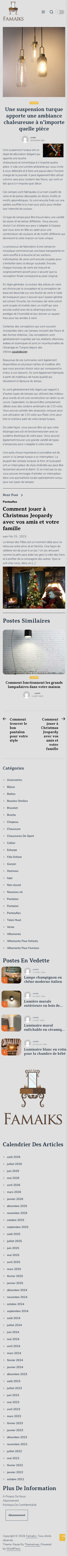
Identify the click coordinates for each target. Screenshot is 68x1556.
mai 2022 (13, 1458)
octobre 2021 (15, 1479)
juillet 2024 (14, 1325)
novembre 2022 (17, 1444)
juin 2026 (13, 1171)
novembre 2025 (17, 1213)
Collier (34, 103)
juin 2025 (13, 1248)
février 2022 (15, 1465)
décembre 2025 (17, 1206)
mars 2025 (14, 1269)
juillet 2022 (14, 1451)
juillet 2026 (14, 1164)
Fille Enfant (14, 857)
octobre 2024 (15, 1304)
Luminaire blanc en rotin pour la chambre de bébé (45, 1051)
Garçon (11, 864)
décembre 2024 (17, 1290)
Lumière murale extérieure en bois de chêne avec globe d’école (44, 1003)
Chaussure (14, 829)
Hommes (12, 871)
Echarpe (12, 850)
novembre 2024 (17, 1297)
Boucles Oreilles (17, 801)
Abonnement (11, 1501)
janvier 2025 (15, 1283)
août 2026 (13, 1157)
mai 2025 (13, 1255)
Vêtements (14, 934)
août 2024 (13, 1318)
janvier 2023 (15, 1430)
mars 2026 (14, 1192)
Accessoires (14, 780)
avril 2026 (13, 1185)
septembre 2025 (17, 1227)
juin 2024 (13, 1332)
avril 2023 (13, 1409)
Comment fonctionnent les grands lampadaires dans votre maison (34, 685)
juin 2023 (13, 1395)
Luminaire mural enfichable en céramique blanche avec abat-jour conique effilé (45, 1027)
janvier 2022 (15, 1472)
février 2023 (15, 1423)
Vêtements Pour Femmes (23, 948)
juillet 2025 (14, 1241)
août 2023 (13, 1381)
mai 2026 (13, 1178)
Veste (10, 927)
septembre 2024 (17, 1311)
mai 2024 (13, 1339)
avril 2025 (13, 1262)
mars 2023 (14, 1416)
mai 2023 (13, 1402)
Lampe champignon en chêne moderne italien (43, 979)
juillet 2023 (14, 1388)
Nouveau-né (15, 892)
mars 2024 (14, 1353)
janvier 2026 (15, 1199)
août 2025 (13, 1234)
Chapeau (12, 822)
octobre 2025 (15, 1220)
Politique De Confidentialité (19, 1505)
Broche (11, 815)
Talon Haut (14, 920)
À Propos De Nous (14, 1496)
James (33, 138)
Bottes (11, 794)
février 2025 (15, 1276)
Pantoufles (10, 502)
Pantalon (12, 899)
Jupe (10, 878)
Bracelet (12, 808)
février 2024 (15, 1360)
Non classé (14, 885)
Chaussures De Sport (20, 836)
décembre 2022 (17, 1437)
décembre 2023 (17, 1374)
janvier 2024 (15, 1367)
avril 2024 (13, 1346)
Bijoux (11, 787)
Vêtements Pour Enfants (22, 941)
